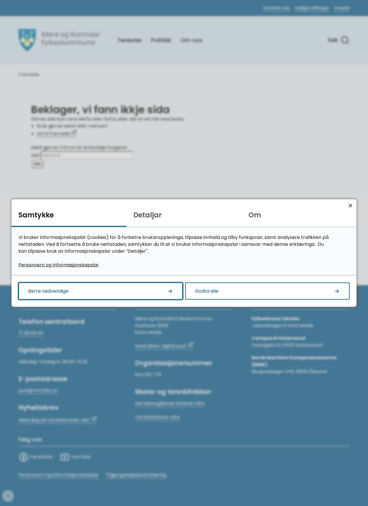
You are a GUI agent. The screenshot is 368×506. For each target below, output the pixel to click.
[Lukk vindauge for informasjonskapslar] (350, 205)
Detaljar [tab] (147, 215)
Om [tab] (254, 215)
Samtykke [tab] (36, 215)
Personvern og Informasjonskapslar (58, 265)
